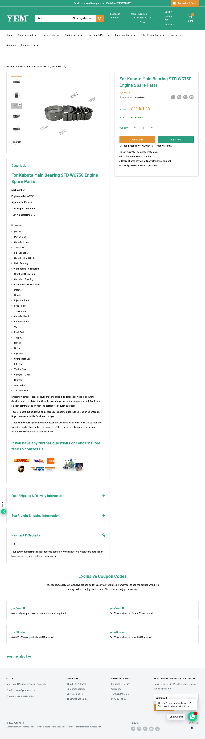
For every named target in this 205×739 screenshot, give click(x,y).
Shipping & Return (30, 44)
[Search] (100, 18)
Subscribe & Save (187, 3)
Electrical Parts (123, 35)
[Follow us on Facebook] (133, 728)
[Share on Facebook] (173, 97)
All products (20, 66)
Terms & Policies (120, 693)
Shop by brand (25, 35)
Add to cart (137, 139)
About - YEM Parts (76, 683)
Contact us (175, 35)
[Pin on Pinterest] (179, 97)
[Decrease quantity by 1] (134, 127)
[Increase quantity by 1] (151, 127)
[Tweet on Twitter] (185, 97)
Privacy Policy (118, 698)
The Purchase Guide (77, 698)
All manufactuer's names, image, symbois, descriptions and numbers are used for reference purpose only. (54, 726)
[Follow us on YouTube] (151, 728)
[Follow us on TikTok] (157, 728)
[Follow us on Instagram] (139, 728)
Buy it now (175, 139)
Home (9, 35)
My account (169, 22)
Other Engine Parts (151, 35)
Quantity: (124, 127)
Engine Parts (48, 35)
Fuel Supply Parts (97, 35)
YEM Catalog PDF (76, 693)
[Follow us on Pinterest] (145, 728)
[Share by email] (191, 97)
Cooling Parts (72, 35)
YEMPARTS (124, 93)
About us (11, 44)
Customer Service (76, 688)
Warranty (116, 688)
